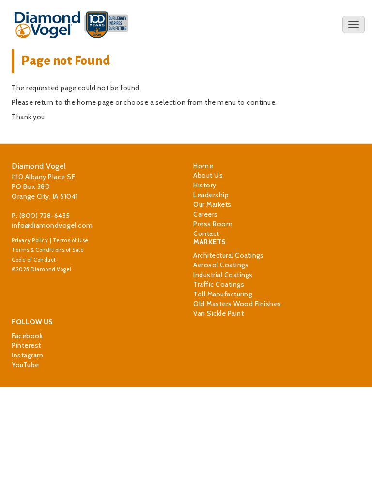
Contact (206, 233)
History (205, 185)
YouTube (25, 364)
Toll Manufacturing (222, 294)
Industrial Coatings (223, 274)
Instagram (28, 355)
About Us (208, 175)
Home (203, 165)
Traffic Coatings (218, 284)
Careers (205, 214)
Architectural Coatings (228, 255)
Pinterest (26, 345)
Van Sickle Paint (218, 313)
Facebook (27, 335)
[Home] (71, 24)
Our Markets (212, 204)
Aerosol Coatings (220, 265)
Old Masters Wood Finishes (237, 303)
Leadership (211, 194)
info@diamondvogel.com (52, 225)
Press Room (212, 223)
